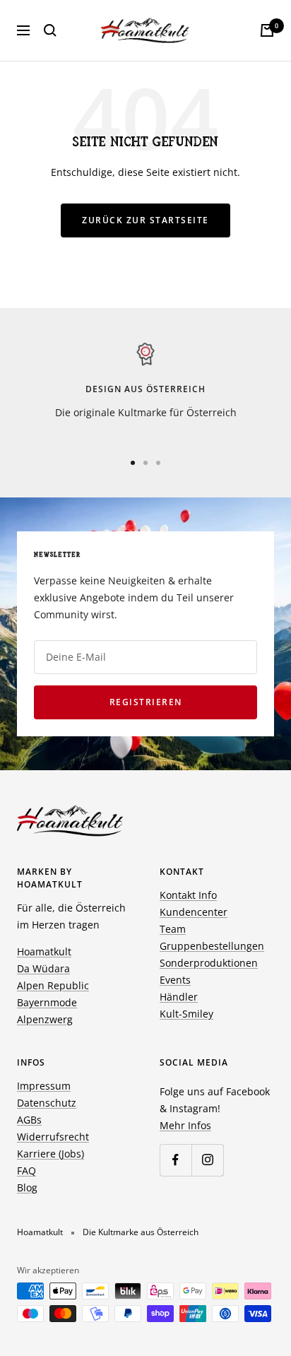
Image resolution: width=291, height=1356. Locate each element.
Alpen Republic (53, 985)
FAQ (26, 1170)
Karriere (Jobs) (50, 1153)
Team (173, 929)
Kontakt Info (188, 895)
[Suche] (50, 30)
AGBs (29, 1119)
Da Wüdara (43, 968)
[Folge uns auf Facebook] (175, 1160)
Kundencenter (193, 912)
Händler (179, 996)
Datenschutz (46, 1102)
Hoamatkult (44, 951)
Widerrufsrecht (53, 1136)
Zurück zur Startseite (145, 220)
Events (175, 979)
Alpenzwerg (45, 1019)
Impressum (44, 1085)
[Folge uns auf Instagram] (207, 1160)
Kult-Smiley (186, 1013)
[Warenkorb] (267, 30)
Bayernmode (47, 1002)
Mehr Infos (185, 1125)
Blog (27, 1187)
